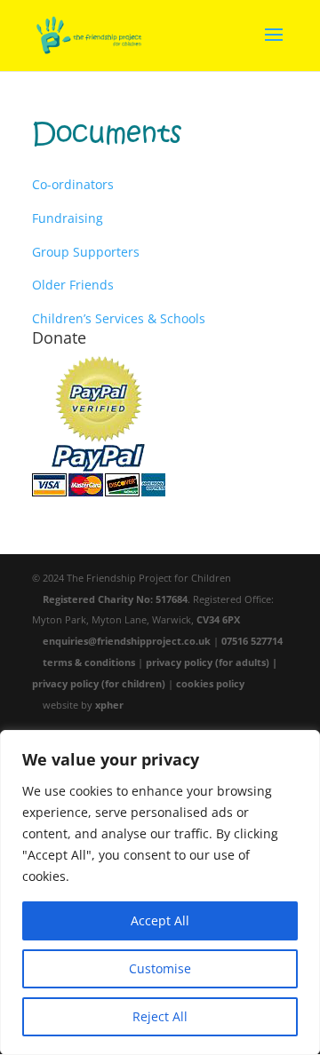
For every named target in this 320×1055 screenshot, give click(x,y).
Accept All (160, 920)
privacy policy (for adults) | (211, 662)
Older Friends (73, 284)
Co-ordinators (73, 184)
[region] (160, 892)
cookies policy (210, 683)
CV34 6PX (218, 619)
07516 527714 (252, 640)
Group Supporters (86, 251)
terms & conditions (89, 662)
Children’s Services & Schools (118, 318)
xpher (109, 704)
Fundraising (67, 218)
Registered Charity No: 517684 (115, 599)
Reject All (160, 1016)
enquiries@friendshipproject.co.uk (127, 640)
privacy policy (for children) (98, 683)
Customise (160, 968)
